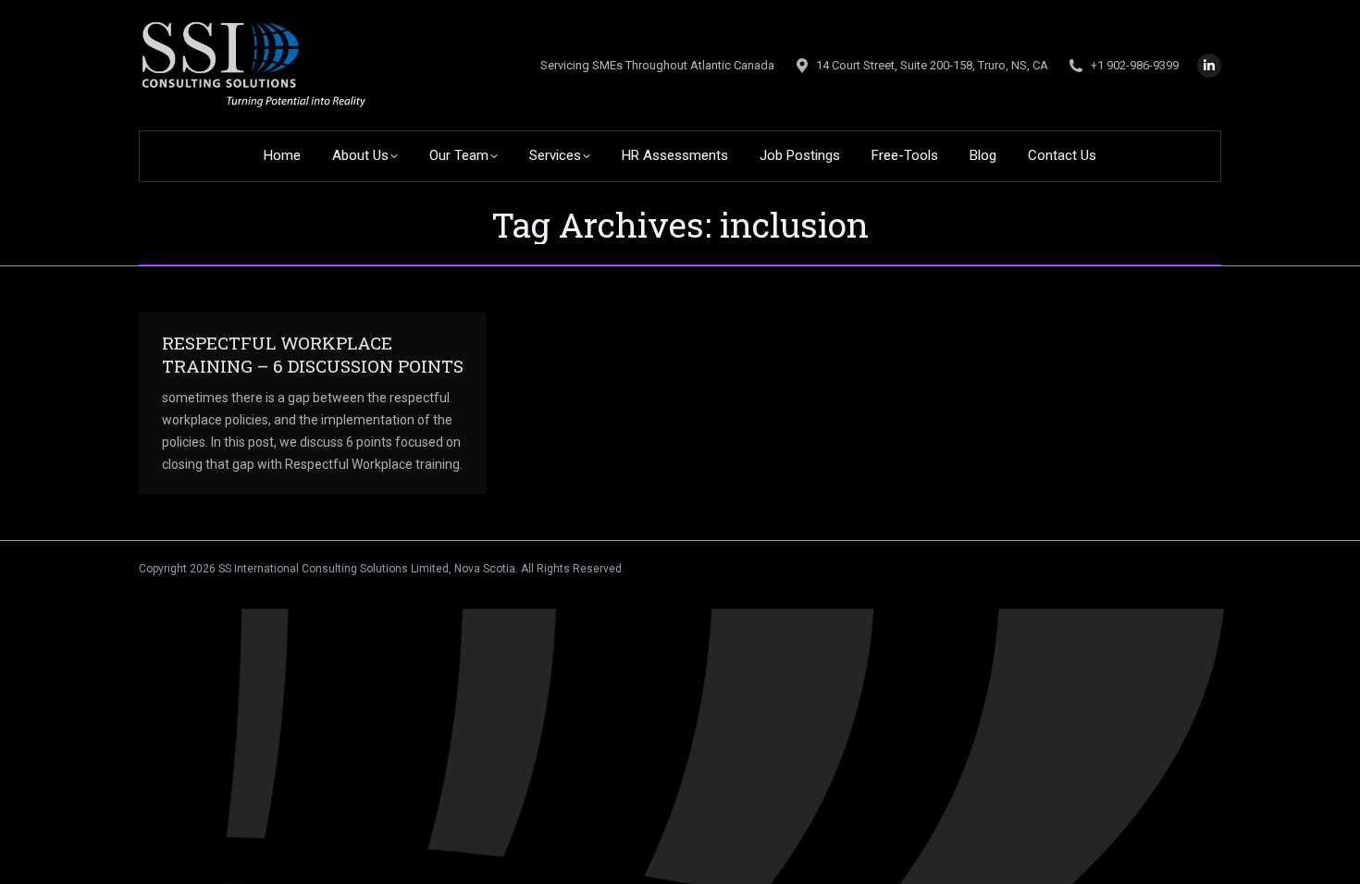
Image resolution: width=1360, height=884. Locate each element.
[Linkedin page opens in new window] (1209, 66)
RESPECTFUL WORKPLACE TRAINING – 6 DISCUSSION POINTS (313, 354)
